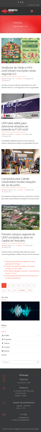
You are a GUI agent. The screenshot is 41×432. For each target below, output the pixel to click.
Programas (7, 339)
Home (3, 331)
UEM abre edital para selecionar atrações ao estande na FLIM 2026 (14, 126)
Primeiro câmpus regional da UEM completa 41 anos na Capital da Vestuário (18, 237)
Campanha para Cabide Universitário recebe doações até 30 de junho (18, 182)
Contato (4, 355)
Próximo (22, 290)
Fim (30, 290)
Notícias (20, 78)
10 (14, 290)
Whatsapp (23, 375)
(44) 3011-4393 (34, 5)
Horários (7, 347)
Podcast (7, 343)
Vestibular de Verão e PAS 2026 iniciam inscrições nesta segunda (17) (18, 71)
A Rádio (6, 335)
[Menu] (32, 11)
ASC (37, 429)
